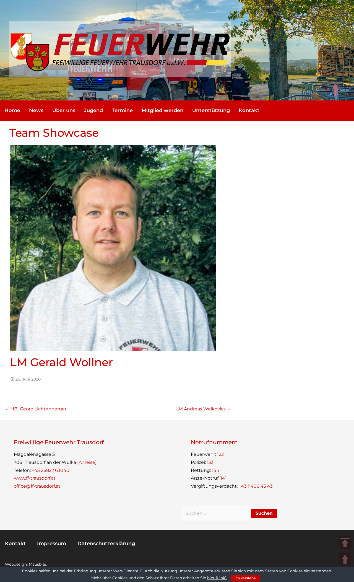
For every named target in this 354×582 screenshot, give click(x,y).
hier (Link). (217, 577)
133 (210, 462)
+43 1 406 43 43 (256, 486)
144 (216, 470)
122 (220, 454)
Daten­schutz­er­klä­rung (106, 543)
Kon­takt (249, 110)
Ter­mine (122, 110)
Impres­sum (51, 543)
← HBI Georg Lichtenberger (35, 409)
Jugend (93, 110)
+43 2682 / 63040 (50, 470)
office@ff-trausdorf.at (37, 486)
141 (223, 478)
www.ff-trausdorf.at (35, 478)
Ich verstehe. (246, 578)
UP (345, 559)
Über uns (63, 110)
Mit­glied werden (162, 110)
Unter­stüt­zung (211, 110)
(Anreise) (87, 462)
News (36, 110)
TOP (345, 542)
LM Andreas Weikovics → (203, 409)
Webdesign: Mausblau (26, 564)
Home (12, 110)
